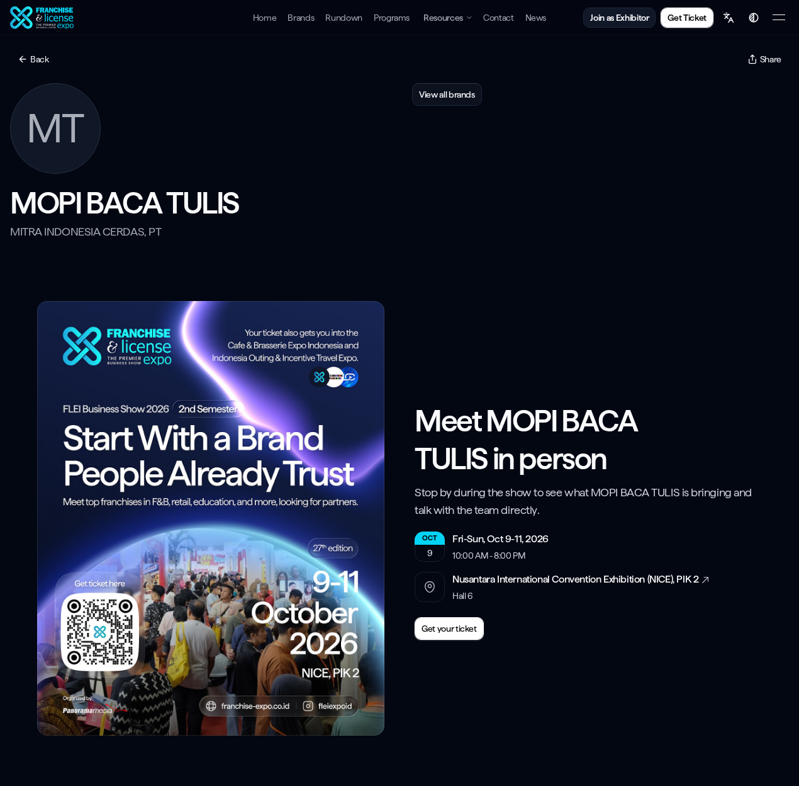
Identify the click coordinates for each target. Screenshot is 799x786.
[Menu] (779, 18)
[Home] (43, 17)
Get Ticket (687, 18)
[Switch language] (728, 18)
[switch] (754, 18)
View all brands (447, 94)
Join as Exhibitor (619, 18)
